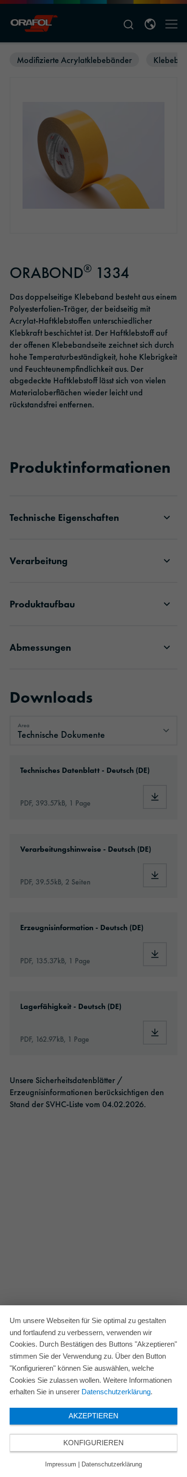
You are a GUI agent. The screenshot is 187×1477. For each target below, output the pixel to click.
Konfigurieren (93, 1443)
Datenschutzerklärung (116, 1392)
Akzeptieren (93, 1416)
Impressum (60, 1464)
